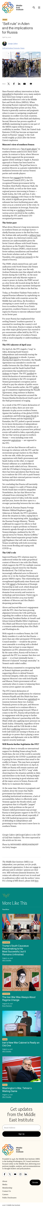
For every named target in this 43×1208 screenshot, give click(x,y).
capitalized (32, 699)
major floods (31, 416)
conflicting (15, 729)
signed (12, 584)
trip (34, 595)
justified (30, 373)
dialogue (15, 197)
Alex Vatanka (6, 960)
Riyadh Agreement (10, 357)
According (33, 518)
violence (5, 373)
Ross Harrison (7, 1006)
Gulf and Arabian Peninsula (11, 48)
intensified (6, 94)
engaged (17, 177)
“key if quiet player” (29, 149)
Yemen (22, 48)
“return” (21, 135)
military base (35, 235)
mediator (21, 210)
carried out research (24, 257)
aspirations (16, 440)
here (36, 881)
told (4, 540)
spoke (29, 510)
